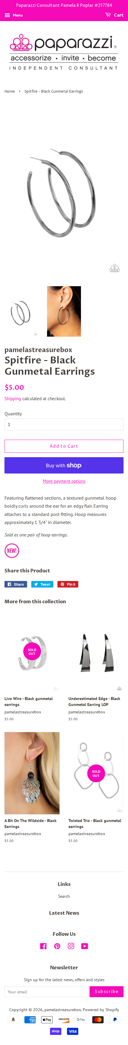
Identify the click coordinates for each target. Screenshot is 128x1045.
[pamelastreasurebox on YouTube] (84, 947)
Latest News (64, 913)
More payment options (64, 481)
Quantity (13, 414)
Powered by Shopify (101, 1009)
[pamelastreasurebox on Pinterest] (57, 947)
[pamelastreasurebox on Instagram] (71, 947)
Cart (118, 15)
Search (64, 896)
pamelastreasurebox (62, 1009)
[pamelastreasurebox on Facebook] (43, 947)
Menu (17, 15)
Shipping (12, 398)
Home (9, 91)
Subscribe (106, 992)
